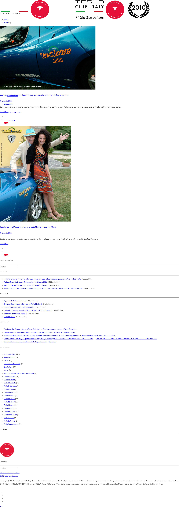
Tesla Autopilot (9, 376)
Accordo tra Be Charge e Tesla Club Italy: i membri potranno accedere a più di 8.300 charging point (41, 335)
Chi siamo (52, 342)
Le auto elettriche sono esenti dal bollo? (19, 307)
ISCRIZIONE (8, 104)
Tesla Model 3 (9, 392)
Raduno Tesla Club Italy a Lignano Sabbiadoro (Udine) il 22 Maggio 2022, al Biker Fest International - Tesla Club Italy (48, 339)
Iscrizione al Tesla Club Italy (64, 332)
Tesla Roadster (9, 411)
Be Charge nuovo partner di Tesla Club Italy (59, 329)
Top (1, 506)
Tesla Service (9, 418)
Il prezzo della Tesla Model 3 (15, 301)
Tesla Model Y (9, 402)
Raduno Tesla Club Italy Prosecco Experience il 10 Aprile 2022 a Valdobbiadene (126, 339)
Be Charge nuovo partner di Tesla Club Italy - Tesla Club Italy (27, 332)
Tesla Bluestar (9, 380)
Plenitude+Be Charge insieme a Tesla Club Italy (22, 329)
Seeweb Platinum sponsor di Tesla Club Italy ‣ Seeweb (25, 342)
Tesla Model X (9, 399)
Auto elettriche (9, 354)
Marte (6, 370)
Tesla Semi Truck (10, 415)
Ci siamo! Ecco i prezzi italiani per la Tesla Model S (23, 304)
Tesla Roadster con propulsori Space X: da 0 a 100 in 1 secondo (28, 310)
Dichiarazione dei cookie (9, 476)
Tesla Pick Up (9, 408)
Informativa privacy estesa (9, 473)
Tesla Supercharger (11, 424)
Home (6, 19)
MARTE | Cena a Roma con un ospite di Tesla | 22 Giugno (25, 285)
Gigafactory (8, 367)
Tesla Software (9, 421)
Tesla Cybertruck (10, 386)
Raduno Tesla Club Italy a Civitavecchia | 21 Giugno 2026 (25, 282)
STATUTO (11, 120)
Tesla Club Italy (10, 383)
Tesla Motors (9, 405)
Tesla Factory (9, 389)
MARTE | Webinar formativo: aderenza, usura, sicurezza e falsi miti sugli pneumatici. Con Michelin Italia (42, 279)
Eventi (6, 361)
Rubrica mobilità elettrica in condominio (19, 373)
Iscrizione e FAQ (14, 112)
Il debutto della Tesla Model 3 (15, 314)
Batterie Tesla (9, 357)
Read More (4, 112)
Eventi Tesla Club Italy (12, 364)
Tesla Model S (9, 317)
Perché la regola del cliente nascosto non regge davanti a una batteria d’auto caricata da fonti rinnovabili (43, 288)
